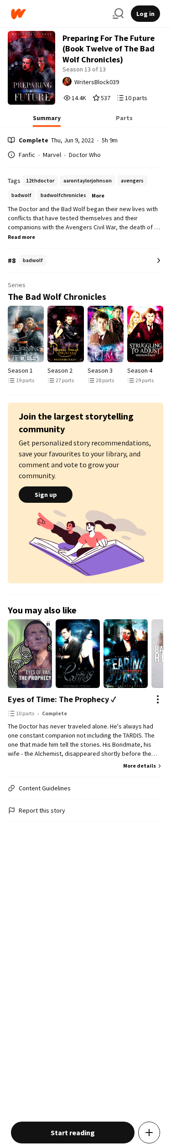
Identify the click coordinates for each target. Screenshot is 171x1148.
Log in (145, 14)
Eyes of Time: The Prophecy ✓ (62, 699)
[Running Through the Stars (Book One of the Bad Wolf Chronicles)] (65, 334)
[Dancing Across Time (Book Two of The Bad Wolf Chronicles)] (106, 334)
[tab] (47, 120)
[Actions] (157, 699)
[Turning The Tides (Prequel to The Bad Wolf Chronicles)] (26, 334)
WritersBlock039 (96, 82)
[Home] (58, 14)
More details (139, 765)
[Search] (118, 13)
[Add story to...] (149, 1132)
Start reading (73, 1132)
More (98, 195)
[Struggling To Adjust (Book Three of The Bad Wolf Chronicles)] (145, 334)
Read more (21, 236)
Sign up (46, 495)
